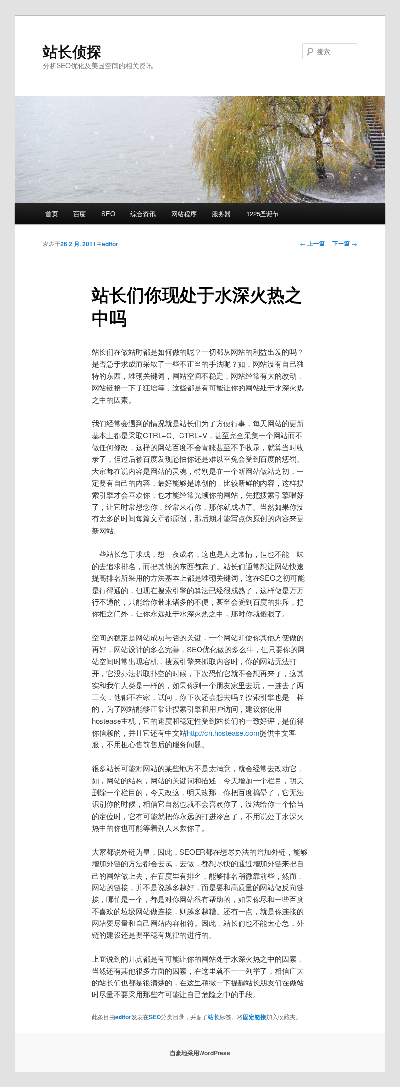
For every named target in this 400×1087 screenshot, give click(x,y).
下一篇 (344, 243)
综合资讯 (143, 213)
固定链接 (254, 1016)
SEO (108, 213)
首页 (51, 213)
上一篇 (312, 243)
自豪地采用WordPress (200, 1052)
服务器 (221, 213)
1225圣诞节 (262, 213)
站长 (214, 1016)
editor (110, 243)
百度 (79, 213)
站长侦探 (72, 51)
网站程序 (184, 213)
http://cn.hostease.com (223, 732)
